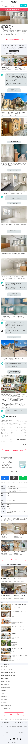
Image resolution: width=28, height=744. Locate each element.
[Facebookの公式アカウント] (20, 739)
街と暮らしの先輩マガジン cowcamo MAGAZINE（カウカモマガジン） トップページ (14, 723)
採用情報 (7, 732)
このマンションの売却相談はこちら (14, 39)
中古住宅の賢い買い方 (6, 705)
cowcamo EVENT (5, 678)
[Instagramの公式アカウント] (7, 739)
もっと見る (14, 559)
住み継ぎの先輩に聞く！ (6, 687)
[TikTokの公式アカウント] (10, 739)
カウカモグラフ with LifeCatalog (8, 675)
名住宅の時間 (4, 696)
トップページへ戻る (14, 714)
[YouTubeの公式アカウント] (14, 739)
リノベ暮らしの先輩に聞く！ (7, 669)
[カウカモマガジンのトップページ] (14, 2)
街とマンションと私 (5, 681)
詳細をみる (13, 471)
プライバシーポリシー (7, 735)
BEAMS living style (5, 684)
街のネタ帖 (3, 690)
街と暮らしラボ (4, 693)
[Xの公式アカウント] (17, 739)
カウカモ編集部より (5, 708)
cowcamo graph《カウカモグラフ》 (9, 672)
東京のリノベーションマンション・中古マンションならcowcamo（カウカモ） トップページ (14, 727)
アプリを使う (23, 5)
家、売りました (4, 702)
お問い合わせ (21, 732)
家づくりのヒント (5, 699)
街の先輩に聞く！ (5, 666)
